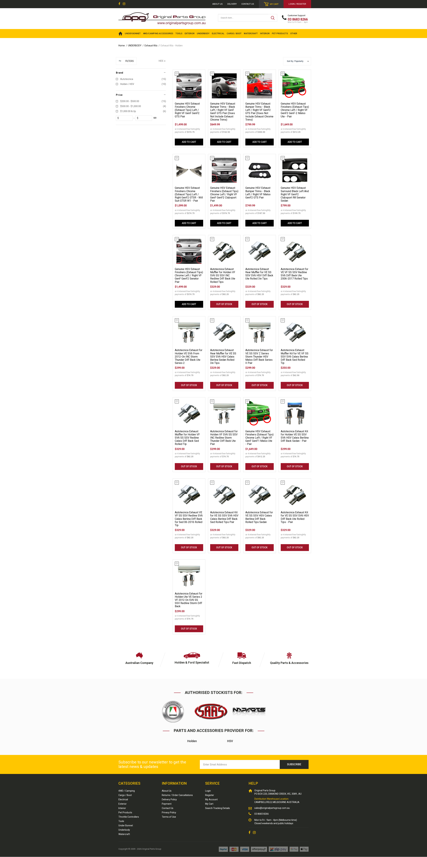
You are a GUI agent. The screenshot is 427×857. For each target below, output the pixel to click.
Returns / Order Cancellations (177, 795)
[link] (119, 4)
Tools (121, 821)
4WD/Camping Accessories (158, 33)
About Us (166, 790)
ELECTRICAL (218, 33)
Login (208, 790)
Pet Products (125, 812)
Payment (166, 803)
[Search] (272, 17)
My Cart (209, 803)
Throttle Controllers (128, 816)
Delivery (232, 4)
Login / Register (297, 4)
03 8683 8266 (261, 813)
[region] (141, 349)
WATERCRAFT (251, 33)
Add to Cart (189, 142)
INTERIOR (265, 33)
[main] (242, 355)
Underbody (124, 829)
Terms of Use (169, 816)
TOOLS (178, 33)
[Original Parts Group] (161, 17)
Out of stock (224, 304)
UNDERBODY (203, 33)
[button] (297, 61)
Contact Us (247, 4)
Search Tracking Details (217, 808)
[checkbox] (141, 79)
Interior (122, 808)
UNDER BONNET (133, 33)
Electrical (123, 799)
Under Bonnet (125, 825)
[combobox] (243, 17)
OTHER (293, 33)
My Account (211, 799)
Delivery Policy (169, 799)
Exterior (122, 803)
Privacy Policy (169, 812)
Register (209, 795)
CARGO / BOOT (234, 33)
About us (217, 4)
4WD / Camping (126, 790)
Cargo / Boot (125, 795)
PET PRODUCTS (280, 33)
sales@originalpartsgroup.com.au (272, 808)
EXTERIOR (189, 33)
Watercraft (124, 834)
